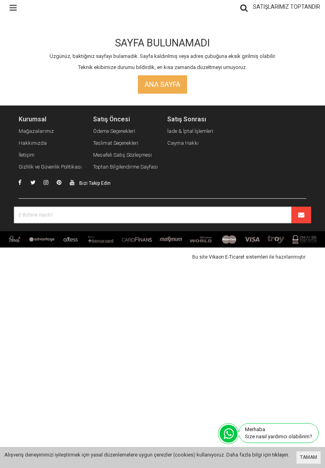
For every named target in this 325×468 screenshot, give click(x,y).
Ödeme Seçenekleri (114, 131)
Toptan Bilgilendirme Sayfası (125, 167)
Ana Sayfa (162, 84)
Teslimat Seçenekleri (115, 143)
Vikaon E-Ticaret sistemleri (238, 257)
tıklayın (280, 455)
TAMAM (308, 457)
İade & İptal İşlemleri (190, 131)
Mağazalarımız (36, 131)
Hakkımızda (33, 143)
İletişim (26, 155)
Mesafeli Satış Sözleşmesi (122, 155)
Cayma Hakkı (183, 143)
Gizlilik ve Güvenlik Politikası (50, 167)
